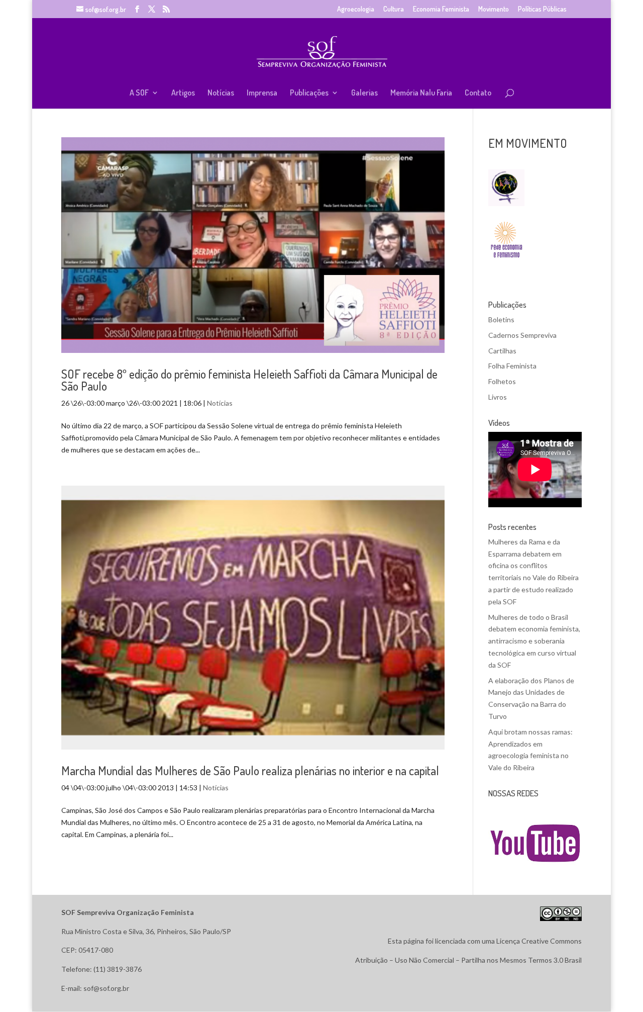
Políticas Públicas (542, 9)
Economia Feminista (441, 9)
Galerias (364, 93)
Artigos (183, 93)
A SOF (139, 93)
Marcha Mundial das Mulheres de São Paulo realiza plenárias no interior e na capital (250, 770)
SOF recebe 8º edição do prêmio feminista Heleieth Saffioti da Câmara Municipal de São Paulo (249, 380)
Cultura (393, 9)
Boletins (501, 319)
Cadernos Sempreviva (522, 335)
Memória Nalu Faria (421, 93)
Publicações (309, 93)
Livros (497, 397)
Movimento (493, 9)
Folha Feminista (512, 365)
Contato (478, 93)
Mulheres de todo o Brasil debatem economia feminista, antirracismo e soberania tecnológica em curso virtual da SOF (534, 641)
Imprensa (262, 93)
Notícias (220, 93)
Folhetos (502, 381)
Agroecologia (355, 9)
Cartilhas (502, 350)
